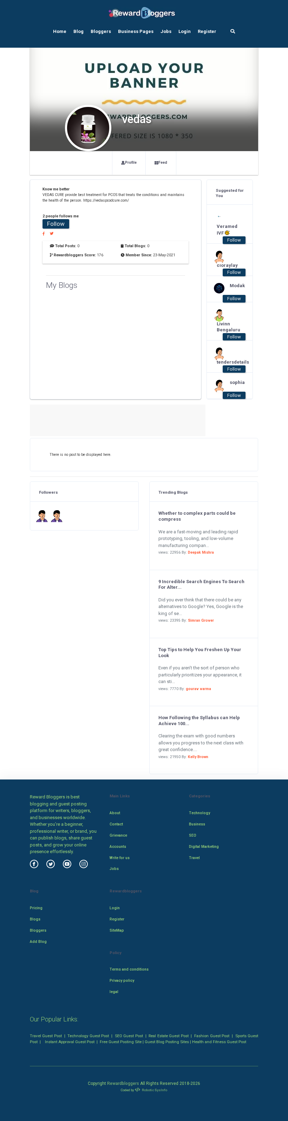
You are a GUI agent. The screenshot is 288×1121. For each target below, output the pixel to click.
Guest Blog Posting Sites (167, 1041)
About (115, 813)
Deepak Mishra (201, 552)
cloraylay (226, 265)
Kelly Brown (198, 757)
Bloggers (101, 31)
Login (184, 31)
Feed (162, 162)
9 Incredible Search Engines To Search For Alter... (201, 584)
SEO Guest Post (129, 1035)
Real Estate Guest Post (168, 1035)
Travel (194, 858)
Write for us (120, 858)
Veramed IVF (226, 230)
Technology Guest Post (88, 1035)
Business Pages (135, 31)
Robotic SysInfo (154, 1090)
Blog (78, 31)
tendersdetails (226, 362)
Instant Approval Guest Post (69, 1041)
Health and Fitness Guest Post (219, 1041)
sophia (237, 382)
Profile (131, 162)
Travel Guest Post (46, 1035)
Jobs (166, 31)
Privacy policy (122, 980)
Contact (116, 824)
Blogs (35, 919)
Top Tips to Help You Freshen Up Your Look (199, 652)
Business (197, 824)
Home (59, 31)
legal (114, 992)
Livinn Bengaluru (226, 326)
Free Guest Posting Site (121, 1041)
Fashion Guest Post (211, 1035)
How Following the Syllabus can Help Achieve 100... (199, 720)
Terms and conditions (129, 969)
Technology (199, 813)
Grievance (118, 835)
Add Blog (38, 941)
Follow (56, 223)
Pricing (36, 908)
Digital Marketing (204, 846)
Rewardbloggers (123, 1083)
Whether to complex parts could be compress (197, 516)
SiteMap (117, 930)
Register (207, 31)
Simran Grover (201, 620)
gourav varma (198, 689)
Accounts (118, 846)
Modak (237, 285)
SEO (192, 835)
